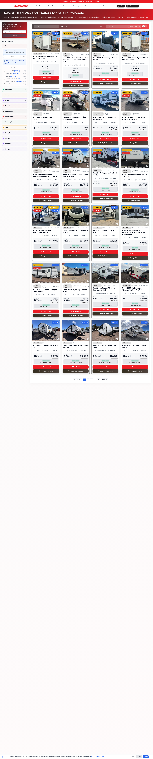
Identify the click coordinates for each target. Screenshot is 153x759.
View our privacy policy (98, 756)
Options (132, 756)
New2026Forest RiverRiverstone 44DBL (43, 231)
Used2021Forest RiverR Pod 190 (45, 346)
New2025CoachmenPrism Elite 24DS (74, 118)
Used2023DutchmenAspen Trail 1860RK (45, 291)
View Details (47, 78)
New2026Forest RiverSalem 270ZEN (134, 176)
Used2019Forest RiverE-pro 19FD (105, 346)
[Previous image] (34, 41)
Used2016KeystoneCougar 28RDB (134, 346)
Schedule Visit (133, 6)
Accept (146, 756)
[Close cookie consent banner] (150, 756)
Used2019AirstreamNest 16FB (44, 118)
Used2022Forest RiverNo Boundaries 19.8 (104, 289)
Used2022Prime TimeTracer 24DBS (75, 346)
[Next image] (57, 41)
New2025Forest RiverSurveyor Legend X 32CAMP (45, 176)
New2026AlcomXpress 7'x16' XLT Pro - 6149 (46, 57)
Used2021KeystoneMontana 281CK (75, 231)
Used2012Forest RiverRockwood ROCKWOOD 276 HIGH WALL (134, 232)
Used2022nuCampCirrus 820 (104, 231)
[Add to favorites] (58, 50)
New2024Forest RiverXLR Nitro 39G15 (104, 118)
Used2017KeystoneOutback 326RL (105, 174)
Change (12, 56)
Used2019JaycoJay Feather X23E (75, 291)
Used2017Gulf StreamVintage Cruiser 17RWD (132, 289)
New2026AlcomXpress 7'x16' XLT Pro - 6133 (135, 59)
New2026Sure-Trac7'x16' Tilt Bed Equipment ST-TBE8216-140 (75, 60)
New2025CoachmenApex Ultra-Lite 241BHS (133, 118)
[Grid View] (143, 26)
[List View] (146, 26)
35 (99, 379)
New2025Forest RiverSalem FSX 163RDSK (75, 176)
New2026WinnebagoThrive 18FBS (105, 59)
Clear (23, 56)
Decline (139, 756)
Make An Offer (46, 68)
